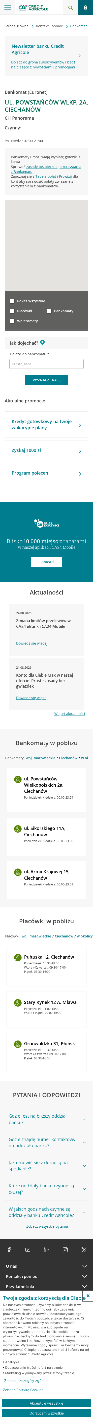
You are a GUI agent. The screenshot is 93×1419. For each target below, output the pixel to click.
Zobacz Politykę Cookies (23, 1390)
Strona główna (17, 26)
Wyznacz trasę (47, 380)
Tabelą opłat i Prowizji (53, 176)
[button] (88, 1296)
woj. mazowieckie (40, 758)
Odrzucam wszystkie (47, 1413)
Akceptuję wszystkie (46, 1403)
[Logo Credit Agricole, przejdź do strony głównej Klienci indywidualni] (33, 8)
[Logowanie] (85, 7)
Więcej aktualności (69, 713)
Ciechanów (68, 758)
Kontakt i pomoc (50, 26)
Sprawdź (46, 561)
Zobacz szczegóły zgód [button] (24, 1381)
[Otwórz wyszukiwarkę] (70, 7)
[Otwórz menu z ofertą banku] (7, 7)
